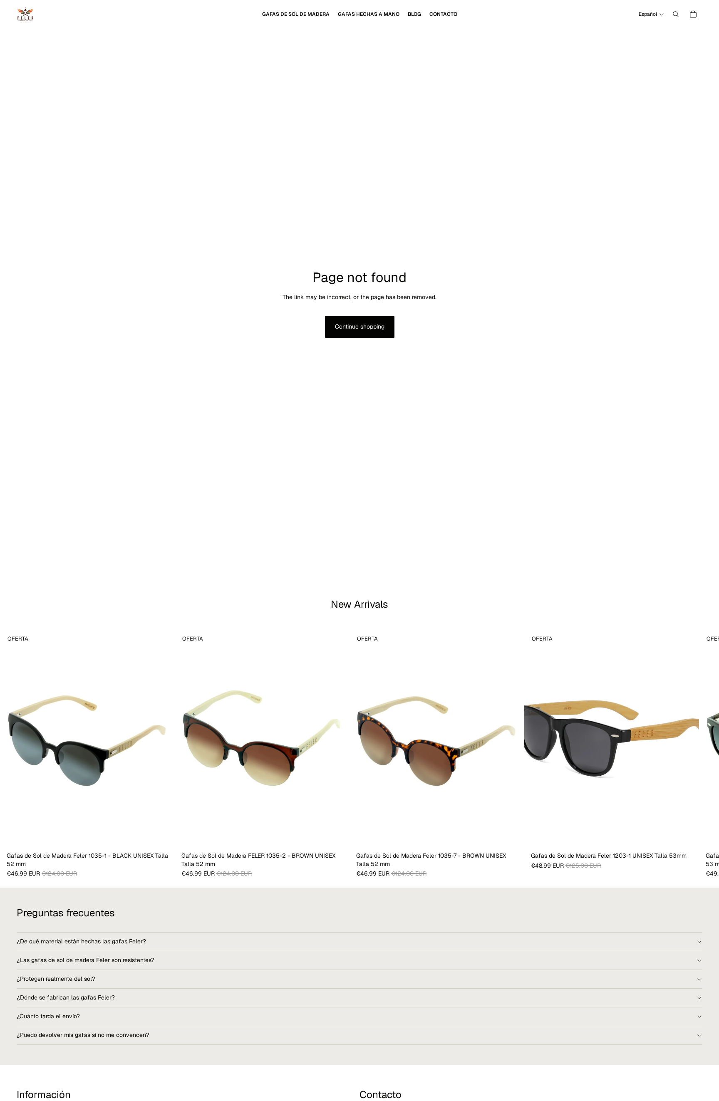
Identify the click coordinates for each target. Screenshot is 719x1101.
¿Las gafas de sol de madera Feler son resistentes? (85, 960)
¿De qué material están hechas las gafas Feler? (81, 941)
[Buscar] (676, 14)
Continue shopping (359, 326)
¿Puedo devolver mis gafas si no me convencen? (83, 1035)
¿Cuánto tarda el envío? (48, 1016)
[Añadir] (161, 835)
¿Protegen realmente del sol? (56, 978)
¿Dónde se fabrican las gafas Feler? (66, 997)
